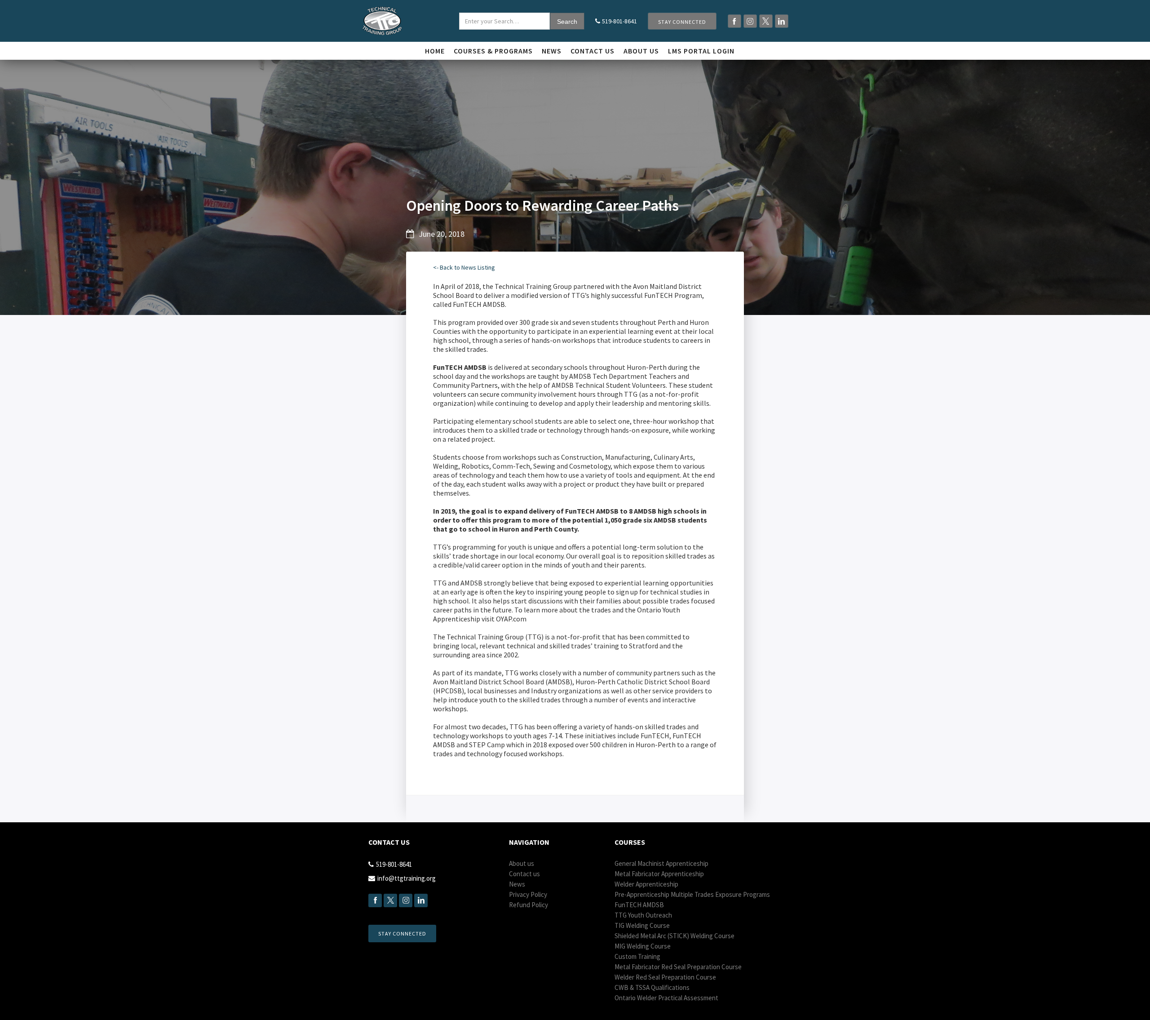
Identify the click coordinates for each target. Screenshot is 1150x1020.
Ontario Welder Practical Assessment (666, 997)
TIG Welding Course (642, 925)
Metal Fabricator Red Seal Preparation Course (678, 966)
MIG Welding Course (643, 946)
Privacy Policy (528, 894)
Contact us (593, 50)
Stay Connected (682, 21)
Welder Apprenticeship (646, 884)
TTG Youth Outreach (643, 915)
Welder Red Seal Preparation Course (665, 977)
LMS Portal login (701, 50)
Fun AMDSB (639, 904)
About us (521, 863)
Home (435, 50)
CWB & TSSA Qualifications (652, 987)
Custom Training (637, 956)
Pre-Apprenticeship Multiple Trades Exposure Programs (692, 894)
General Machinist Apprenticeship (661, 863)
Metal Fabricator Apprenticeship (659, 873)
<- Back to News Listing (464, 267)
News (552, 50)
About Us (641, 50)
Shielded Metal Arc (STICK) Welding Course (674, 935)
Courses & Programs (493, 50)
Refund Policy (528, 904)
